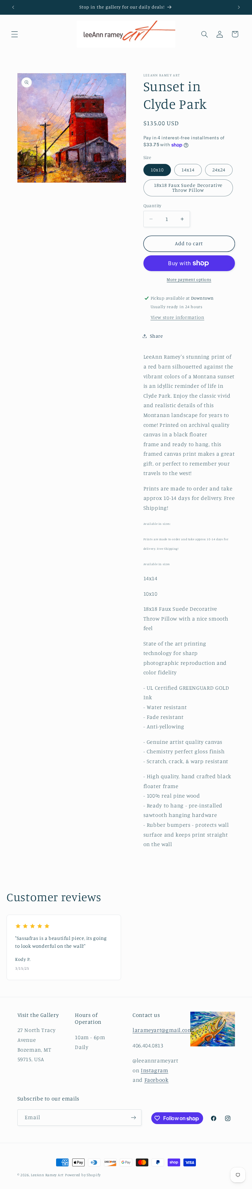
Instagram (154, 1070)
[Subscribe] (133, 1117)
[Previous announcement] (13, 7)
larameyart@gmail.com (163, 1030)
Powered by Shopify (83, 1175)
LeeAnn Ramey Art (47, 1175)
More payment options (189, 279)
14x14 (188, 169)
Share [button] (156, 336)
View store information (177, 317)
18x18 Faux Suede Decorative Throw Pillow (188, 187)
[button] (14, 34)
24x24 (218, 169)
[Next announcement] (239, 7)
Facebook (156, 1080)
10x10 (157, 169)
